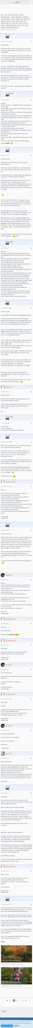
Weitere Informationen (7, 1026)
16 (23, 1000)
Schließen (16, 1026)
